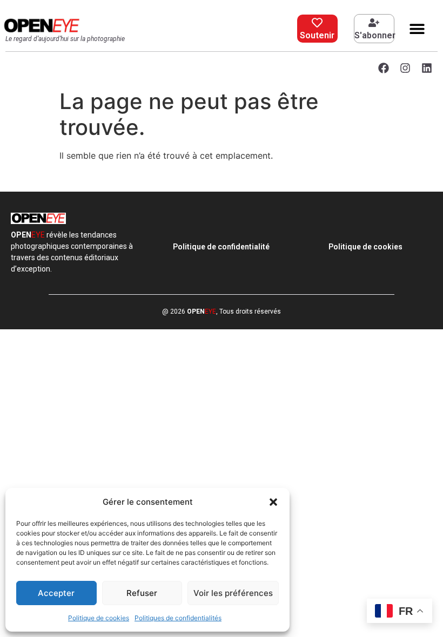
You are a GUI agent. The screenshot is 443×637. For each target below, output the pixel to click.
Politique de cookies (98, 618)
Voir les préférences (233, 593)
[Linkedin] (427, 68)
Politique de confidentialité (221, 246)
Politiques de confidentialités (178, 618)
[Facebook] (383, 68)
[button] (273, 502)
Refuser (141, 593)
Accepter (56, 593)
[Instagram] (405, 68)
